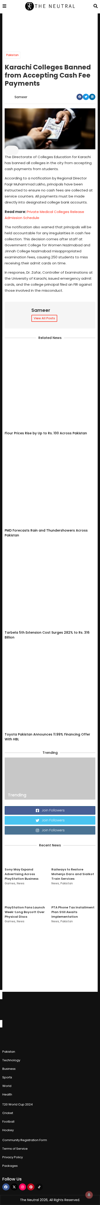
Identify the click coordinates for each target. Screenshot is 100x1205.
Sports (7, 1077)
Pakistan (12, 55)
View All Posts (44, 318)
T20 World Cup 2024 (17, 1104)
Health (7, 1094)
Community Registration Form (24, 1140)
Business (9, 1069)
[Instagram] (22, 1187)
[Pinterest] (30, 1187)
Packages (10, 1166)
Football (8, 1121)
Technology (11, 1060)
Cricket (7, 1113)
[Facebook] (6, 1187)
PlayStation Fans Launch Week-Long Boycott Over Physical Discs (25, 912)
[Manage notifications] (89, 1195)
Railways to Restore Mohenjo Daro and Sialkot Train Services (72, 874)
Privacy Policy (12, 1157)
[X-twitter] (14, 1187)
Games (10, 883)
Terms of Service (15, 1148)
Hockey (8, 1130)
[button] (80, 97)
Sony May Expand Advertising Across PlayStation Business (21, 874)
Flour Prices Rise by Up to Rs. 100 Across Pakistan (46, 433)
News (20, 883)
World (6, 1086)
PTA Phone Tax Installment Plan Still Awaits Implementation (72, 912)
